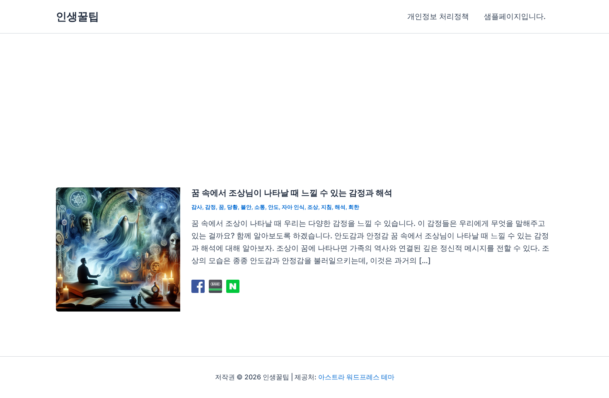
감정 (210, 207)
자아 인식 (293, 207)
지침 (326, 207)
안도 (273, 207)
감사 (196, 207)
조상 (312, 207)
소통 (259, 207)
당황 (232, 207)
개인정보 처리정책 (438, 16)
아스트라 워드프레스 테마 (356, 377)
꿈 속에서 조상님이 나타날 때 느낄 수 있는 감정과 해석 (291, 193)
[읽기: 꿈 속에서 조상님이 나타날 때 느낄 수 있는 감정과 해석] (118, 249)
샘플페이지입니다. (515, 16)
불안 (246, 207)
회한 (353, 207)
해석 (340, 207)
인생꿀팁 (77, 16)
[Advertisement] (304, 95)
